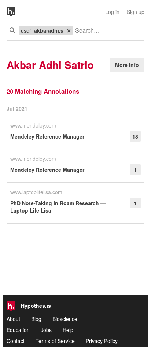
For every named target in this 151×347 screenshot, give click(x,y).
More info (127, 65)
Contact (16, 340)
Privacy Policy (102, 340)
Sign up (135, 11)
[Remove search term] (69, 30)
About (13, 318)
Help (68, 329)
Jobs (46, 329)
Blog (36, 318)
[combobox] (106, 30)
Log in (112, 11)
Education (18, 329)
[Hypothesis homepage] (16, 12)
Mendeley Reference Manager (47, 136)
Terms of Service (55, 340)
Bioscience (64, 318)
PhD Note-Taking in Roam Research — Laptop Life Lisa (58, 206)
